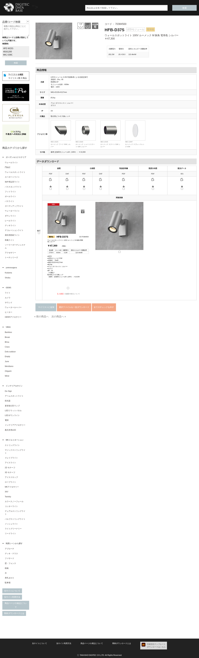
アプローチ (9, 549)
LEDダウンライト (12, 415)
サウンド (8, 302)
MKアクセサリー (12, 487)
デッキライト (10, 225)
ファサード (9, 558)
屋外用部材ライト (12, 235)
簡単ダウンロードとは (14, 613)
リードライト (10, 533)
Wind (7, 376)
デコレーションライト (14, 230)
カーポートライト (12, 177)
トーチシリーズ (11, 257)
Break (7, 337)
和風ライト (9, 240)
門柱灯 (7, 167)
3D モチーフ (10, 472)
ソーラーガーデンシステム (15, 246)
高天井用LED (10, 430)
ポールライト (10, 196)
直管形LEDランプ (12, 406)
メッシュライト (11, 524)
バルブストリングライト (15, 519)
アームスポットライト (14, 396)
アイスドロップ (11, 477)
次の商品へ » (58, 316)
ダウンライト (10, 216)
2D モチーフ (10, 468)
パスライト (9, 201)
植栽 (7, 568)
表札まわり (9, 578)
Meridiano (9, 366)
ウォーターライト (12, 211)
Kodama (8, 273)
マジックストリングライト (15, 451)
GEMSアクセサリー (13, 317)
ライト (7, 293)
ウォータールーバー (13, 307)
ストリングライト (12, 445)
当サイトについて (12, 591)
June (7, 361)
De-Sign (8, 391)
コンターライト (11, 506)
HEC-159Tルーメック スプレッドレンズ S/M (134, 144)
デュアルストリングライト (15, 512)
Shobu (7, 278)
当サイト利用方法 (12, 597)
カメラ (7, 298)
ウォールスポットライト (15, 172)
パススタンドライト (13, 187)
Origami (8, 371)
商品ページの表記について (16, 605)
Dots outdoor (10, 352)
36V (6, 492)
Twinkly (8, 497)
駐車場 (7, 583)
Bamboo (8, 332)
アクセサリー (10, 253)
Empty (7, 356)
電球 (7, 420)
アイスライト (10, 463)
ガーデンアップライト (14, 206)
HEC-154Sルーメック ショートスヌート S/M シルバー (85, 144)
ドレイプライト (11, 458)
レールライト (10, 221)
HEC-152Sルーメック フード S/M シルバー (60, 144)
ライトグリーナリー (13, 529)
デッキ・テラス (11, 553)
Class (7, 347)
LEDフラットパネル (13, 411)
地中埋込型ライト (12, 182)
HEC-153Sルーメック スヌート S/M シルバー (110, 144)
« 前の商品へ (41, 316)
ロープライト (10, 482)
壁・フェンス (10, 563)
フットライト (10, 192)
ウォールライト (11, 162)
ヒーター (8, 312)
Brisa (7, 342)
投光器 (7, 401)
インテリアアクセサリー (15, 425)
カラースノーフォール (14, 501)
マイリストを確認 (15, 74)
